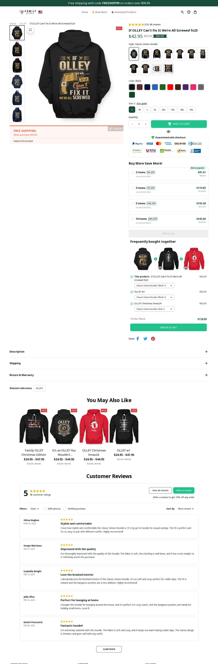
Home (13, 23)
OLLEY (22, 23)
